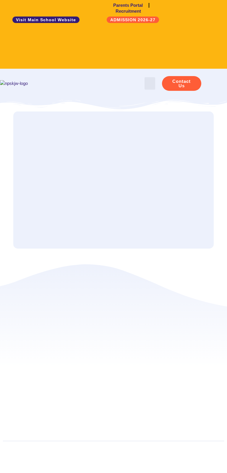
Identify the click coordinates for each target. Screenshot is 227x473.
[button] (150, 83)
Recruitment (128, 11)
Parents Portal (128, 5)
